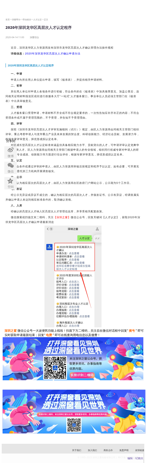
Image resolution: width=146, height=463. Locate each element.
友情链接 (139, 450)
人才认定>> (38, 19)
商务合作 (108, 450)
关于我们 (76, 450)
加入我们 (92, 450)
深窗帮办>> (17, 19)
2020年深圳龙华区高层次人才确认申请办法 (52, 53)
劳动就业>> (28, 19)
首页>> (9, 19)
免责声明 (124, 450)
